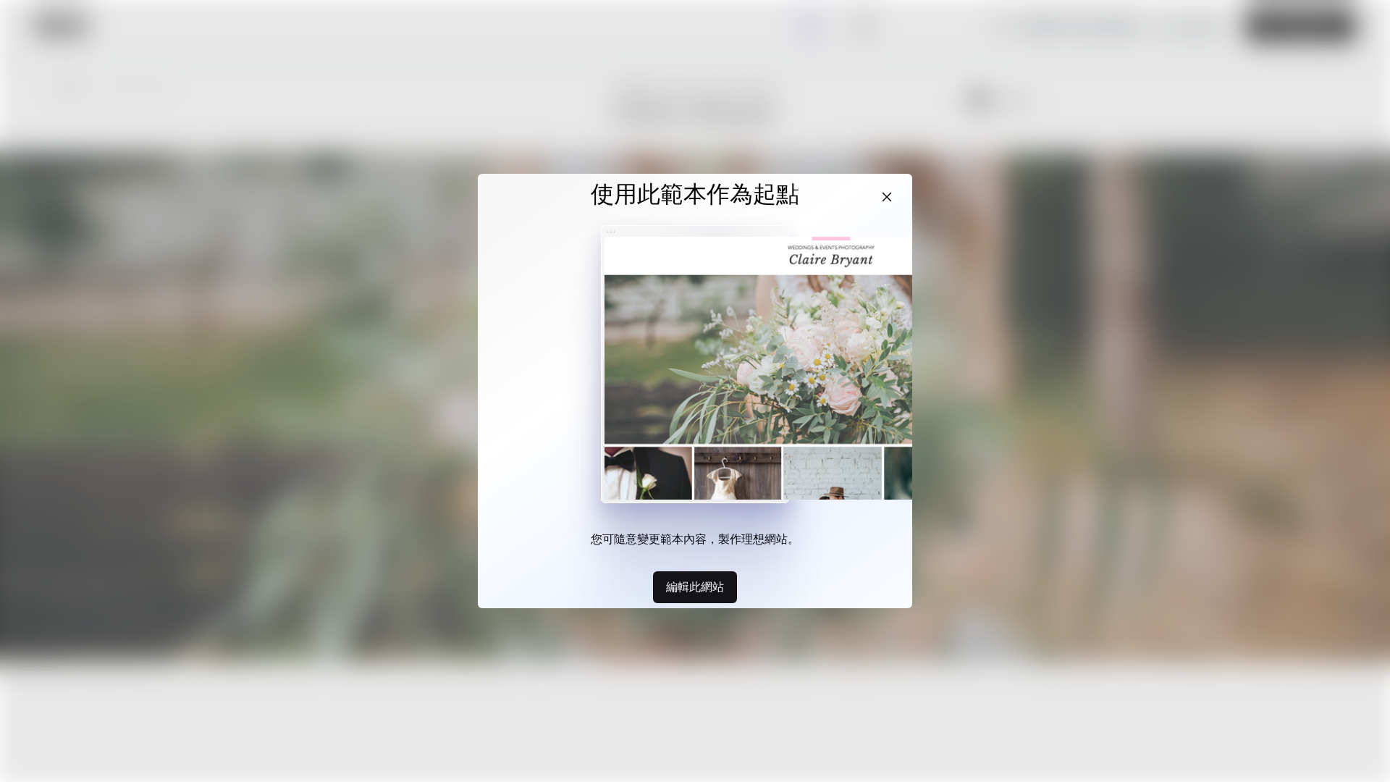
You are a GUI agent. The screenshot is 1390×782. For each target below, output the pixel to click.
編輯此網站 (695, 586)
